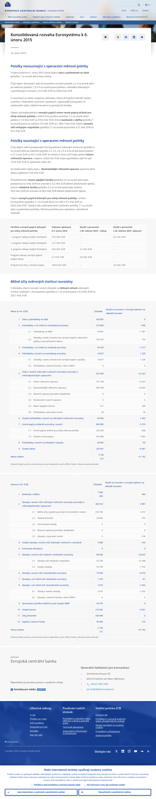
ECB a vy (134, 11)
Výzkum (93, 17)
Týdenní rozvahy (71, 22)
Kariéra (146, 11)
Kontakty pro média (25, 689)
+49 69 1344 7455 (99, 684)
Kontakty (34, 731)
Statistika (70, 17)
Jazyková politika (103, 736)
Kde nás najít (36, 735)
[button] (143, 5)
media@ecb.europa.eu (102, 689)
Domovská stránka (12, 22)
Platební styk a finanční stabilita (46, 17)
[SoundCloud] (142, 751)
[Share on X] (118, 37)
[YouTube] (135, 751)
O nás (123, 11)
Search (139, 5)
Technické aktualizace (73, 727)
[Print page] (105, 37)
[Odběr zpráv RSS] (148, 751)
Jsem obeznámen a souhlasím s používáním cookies (41, 792)
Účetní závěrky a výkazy (52, 22)
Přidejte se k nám (38, 719)
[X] (116, 751)
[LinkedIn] (123, 751)
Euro (82, 17)
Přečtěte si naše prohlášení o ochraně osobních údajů (57, 785)
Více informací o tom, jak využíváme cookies (106, 785)
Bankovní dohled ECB (136, 17)
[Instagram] (129, 751)
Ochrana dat (101, 715)
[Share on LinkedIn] (134, 37)
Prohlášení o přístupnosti (108, 732)
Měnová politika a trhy (17, 17)
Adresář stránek (12, 742)
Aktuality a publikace (111, 17)
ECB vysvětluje (37, 723)
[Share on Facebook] (126, 37)
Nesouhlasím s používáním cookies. (115, 792)
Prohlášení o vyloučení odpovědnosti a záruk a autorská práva (77, 721)
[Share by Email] (142, 37)
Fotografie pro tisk (38, 727)
